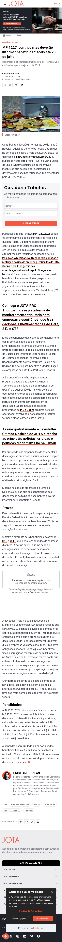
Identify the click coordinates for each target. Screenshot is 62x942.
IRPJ (4, 540)
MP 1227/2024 (42, 233)
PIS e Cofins (27, 409)
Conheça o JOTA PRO (31, 863)
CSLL (13, 540)
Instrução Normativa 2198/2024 (34, 156)
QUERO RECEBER (31, 223)
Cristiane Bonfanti (10, 73)
